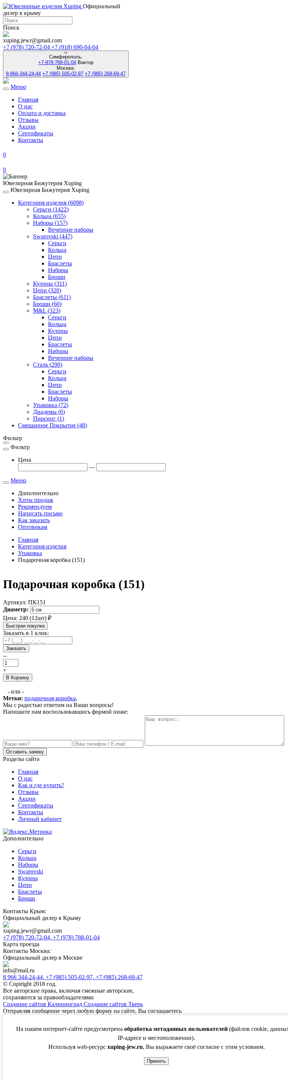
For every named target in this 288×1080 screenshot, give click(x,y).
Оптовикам (32, 527)
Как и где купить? (41, 785)
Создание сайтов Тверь (113, 1004)
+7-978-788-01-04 (57, 62)
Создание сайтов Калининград (43, 1004)
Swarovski (52, 236)
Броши (56, 277)
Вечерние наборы (70, 229)
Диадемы (49, 412)
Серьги (51, 209)
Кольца (49, 216)
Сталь (47, 364)
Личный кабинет (40, 819)
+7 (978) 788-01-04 (76, 937)
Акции (27, 126)
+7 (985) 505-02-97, (71, 977)
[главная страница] (43, 6)
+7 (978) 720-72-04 (27, 47)
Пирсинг (48, 418)
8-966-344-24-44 (23, 73)
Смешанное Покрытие (52, 425)
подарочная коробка (50, 698)
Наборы (50, 223)
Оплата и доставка (42, 113)
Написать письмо (40, 513)
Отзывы (28, 120)
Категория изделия (51, 202)
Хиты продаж (35, 500)
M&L (46, 310)
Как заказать (34, 520)
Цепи (55, 256)
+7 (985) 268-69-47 (105, 73)
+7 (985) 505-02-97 (62, 73)
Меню (18, 87)
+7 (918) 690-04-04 (74, 47)
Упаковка (50, 405)
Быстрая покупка (25, 626)
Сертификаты (35, 133)
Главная (28, 99)
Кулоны (50, 283)
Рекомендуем (35, 506)
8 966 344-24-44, (24, 977)
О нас (25, 106)
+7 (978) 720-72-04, (28, 937)
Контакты (30, 140)
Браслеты (60, 263)
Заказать (16, 648)
